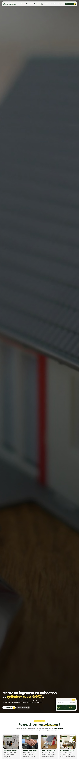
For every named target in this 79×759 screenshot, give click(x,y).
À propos (60, 4)
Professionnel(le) (38, 4)
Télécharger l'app (69, 3)
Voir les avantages (22, 707)
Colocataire (21, 4)
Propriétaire (29, 4)
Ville (46, 4)
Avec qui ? (53, 4)
